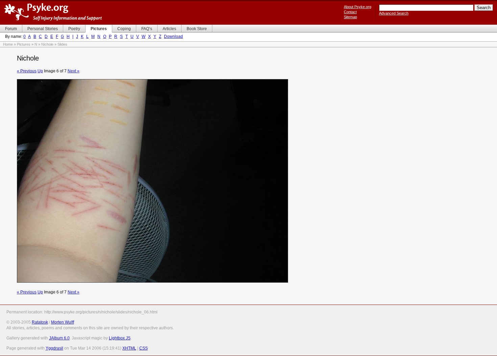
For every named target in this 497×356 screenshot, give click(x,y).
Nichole (47, 44)
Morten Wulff (62, 322)
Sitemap (350, 17)
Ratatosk (40, 322)
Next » (73, 71)
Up (40, 71)
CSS (143, 348)
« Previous (27, 71)
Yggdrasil (54, 348)
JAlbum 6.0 (59, 338)
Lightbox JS (120, 338)
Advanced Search (393, 13)
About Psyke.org (357, 7)
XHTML (129, 348)
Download (173, 36)
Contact (350, 12)
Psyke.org (53, 12)
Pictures (23, 44)
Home (8, 44)
